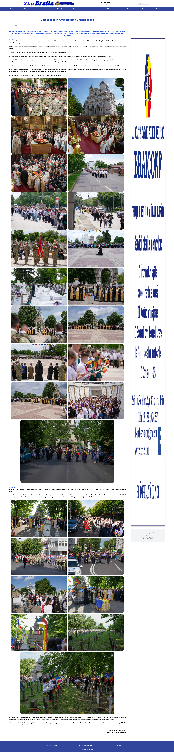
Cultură (76, 9)
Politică (129, 9)
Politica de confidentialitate (87, 745)
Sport (144, 9)
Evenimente (93, 9)
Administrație (112, 9)
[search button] (149, 3)
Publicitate (160, 9)
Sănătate (27, 9)
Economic (44, 9)
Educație (60, 9)
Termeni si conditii (51, 745)
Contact (119, 745)
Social (12, 9)
